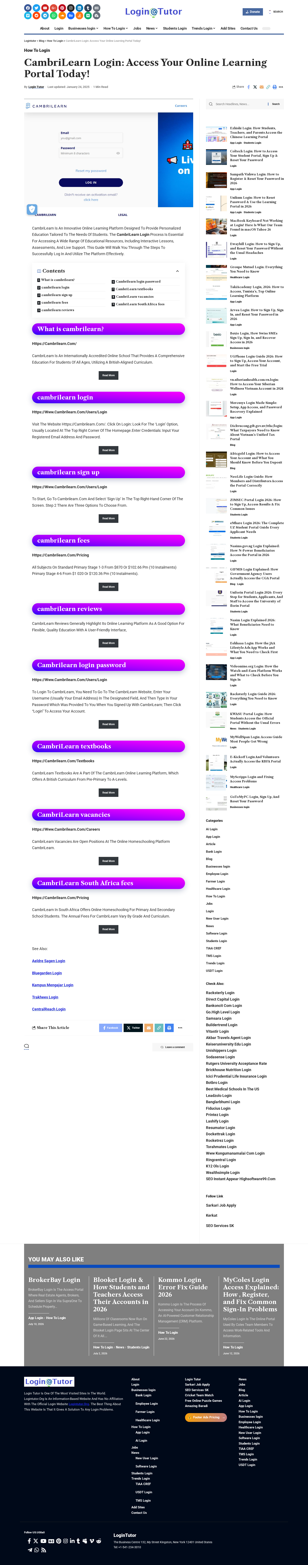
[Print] (274, 87)
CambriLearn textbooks (134, 289)
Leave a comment (175, 1047)
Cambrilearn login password (138, 281)
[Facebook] (28, 8)
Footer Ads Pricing (206, 1417)
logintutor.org (79, 1404)
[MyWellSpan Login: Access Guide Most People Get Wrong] (216, 743)
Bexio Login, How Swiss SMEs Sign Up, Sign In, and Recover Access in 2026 (253, 338)
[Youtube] (45, 8)
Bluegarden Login (47, 973)
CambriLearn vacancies (135, 297)
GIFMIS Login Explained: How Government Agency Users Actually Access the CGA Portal (255, 574)
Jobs (209, 904)
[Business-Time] (96, 15)
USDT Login (214, 971)
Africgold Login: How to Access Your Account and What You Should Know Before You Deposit (256, 458)
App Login (236, 142)
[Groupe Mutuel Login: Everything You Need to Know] (216, 273)
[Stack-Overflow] (79, 15)
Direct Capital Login (222, 999)
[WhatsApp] (36, 1550)
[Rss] (43, 1550)
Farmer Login (215, 881)
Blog (232, 445)
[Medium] (88, 15)
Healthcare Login (240, 277)
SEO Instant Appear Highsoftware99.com (241, 1179)
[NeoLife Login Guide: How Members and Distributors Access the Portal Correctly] (216, 482)
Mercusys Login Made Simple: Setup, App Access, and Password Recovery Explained (256, 407)
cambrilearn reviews (57, 310)
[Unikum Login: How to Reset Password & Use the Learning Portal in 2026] (216, 203)
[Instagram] (71, 8)
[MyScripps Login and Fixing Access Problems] (216, 783)
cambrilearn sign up (56, 295)
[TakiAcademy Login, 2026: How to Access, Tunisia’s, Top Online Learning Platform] (216, 293)
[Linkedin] (79, 8)
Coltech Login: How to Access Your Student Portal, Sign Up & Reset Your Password (254, 155)
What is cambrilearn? (58, 280)
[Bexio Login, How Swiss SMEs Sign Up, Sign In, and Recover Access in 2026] (216, 339)
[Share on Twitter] (255, 87)
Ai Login (211, 829)
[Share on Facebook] (248, 87)
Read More (108, 375)
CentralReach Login (49, 1009)
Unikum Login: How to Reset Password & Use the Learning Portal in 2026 (253, 202)
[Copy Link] (268, 87)
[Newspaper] (96, 8)
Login (233, 165)
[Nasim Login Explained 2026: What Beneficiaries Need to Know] (216, 626)
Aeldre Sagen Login (48, 961)
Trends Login (215, 963)
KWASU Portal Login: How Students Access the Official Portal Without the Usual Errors (255, 718)
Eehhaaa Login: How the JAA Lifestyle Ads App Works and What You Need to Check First (254, 647)
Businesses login (240, 348)
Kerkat (211, 1215)
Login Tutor (36, 87)
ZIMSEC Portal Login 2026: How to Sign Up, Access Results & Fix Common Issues (255, 504)
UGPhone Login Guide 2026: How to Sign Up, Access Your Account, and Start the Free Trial (256, 361)
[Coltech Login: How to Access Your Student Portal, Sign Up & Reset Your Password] (216, 157)
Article (210, 844)
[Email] (261, 87)
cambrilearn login (55, 287)
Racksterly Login (220, 993)
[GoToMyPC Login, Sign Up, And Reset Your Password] (216, 803)
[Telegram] (45, 15)
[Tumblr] (88, 8)
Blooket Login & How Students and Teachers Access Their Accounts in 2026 (121, 1294)
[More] (281, 87)
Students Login (252, 142)
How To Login (37, 50)
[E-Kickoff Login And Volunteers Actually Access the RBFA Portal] (216, 763)
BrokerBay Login (54, 1279)
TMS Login (213, 956)
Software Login (216, 933)
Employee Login (217, 874)
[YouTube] (43, 1541)
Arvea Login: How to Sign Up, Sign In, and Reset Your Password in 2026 (256, 314)
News (233, 728)
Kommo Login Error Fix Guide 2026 (183, 1287)
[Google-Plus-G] (53, 8)
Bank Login (214, 852)
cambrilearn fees (54, 302)
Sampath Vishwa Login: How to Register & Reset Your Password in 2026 (257, 178)
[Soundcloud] (62, 15)
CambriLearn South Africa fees (140, 304)
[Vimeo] (28, 15)
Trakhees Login (45, 997)
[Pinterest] (62, 8)
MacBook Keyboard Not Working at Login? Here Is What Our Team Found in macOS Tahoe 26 (256, 225)
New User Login (217, 918)
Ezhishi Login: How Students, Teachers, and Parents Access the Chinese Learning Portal (256, 132)
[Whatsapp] (53, 15)
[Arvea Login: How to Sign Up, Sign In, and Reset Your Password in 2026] (216, 316)
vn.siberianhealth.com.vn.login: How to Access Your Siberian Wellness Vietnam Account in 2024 (256, 384)
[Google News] (51, 1541)
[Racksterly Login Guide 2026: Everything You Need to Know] (216, 700)
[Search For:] (240, 104)
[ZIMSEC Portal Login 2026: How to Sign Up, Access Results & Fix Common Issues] (216, 506)
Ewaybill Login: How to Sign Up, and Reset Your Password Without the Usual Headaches (256, 248)
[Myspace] (84, 1541)
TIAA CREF (213, 948)
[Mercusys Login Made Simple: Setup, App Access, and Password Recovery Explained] (216, 408)
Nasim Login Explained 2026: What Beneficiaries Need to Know (252, 624)
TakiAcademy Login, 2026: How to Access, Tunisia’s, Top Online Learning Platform (257, 291)
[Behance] (71, 15)
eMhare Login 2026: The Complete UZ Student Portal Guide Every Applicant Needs (257, 527)
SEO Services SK (220, 1225)
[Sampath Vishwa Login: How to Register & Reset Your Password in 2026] (216, 180)
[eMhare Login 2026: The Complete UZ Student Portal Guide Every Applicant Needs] (216, 529)
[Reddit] (36, 15)
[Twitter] (36, 8)
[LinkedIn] (72, 1541)
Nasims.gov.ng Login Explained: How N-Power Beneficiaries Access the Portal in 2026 (255, 550)
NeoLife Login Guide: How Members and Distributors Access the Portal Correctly (256, 481)
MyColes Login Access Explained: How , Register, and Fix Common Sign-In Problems (251, 1294)
